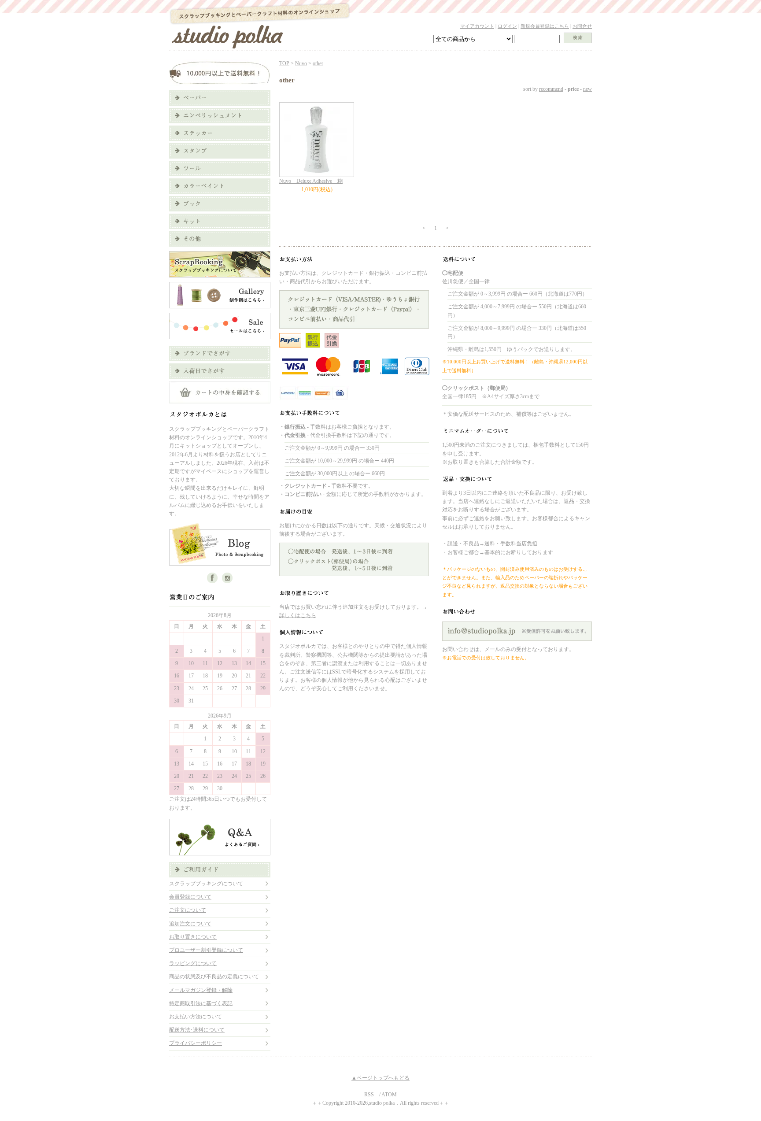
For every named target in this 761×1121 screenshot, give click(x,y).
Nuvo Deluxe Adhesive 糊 (311, 181)
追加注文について (190, 924)
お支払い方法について (195, 1017)
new (587, 89)
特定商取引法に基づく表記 (201, 1003)
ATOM (389, 1094)
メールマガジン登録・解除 (201, 990)
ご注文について (187, 910)
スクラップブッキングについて (206, 884)
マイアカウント (477, 26)
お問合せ (582, 26)
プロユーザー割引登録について (206, 950)
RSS (369, 1094)
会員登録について (190, 897)
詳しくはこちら (297, 615)
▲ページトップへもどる (380, 1078)
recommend (551, 89)
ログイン (507, 26)
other (318, 63)
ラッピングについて (193, 963)
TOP (284, 63)
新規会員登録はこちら (545, 26)
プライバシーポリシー (195, 1043)
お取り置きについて (193, 937)
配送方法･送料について (197, 1030)
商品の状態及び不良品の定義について (214, 976)
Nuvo (301, 63)
